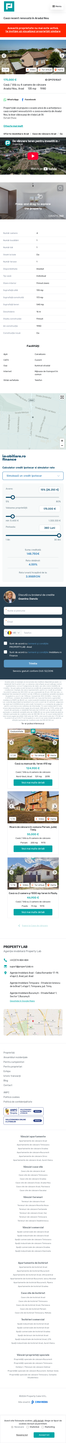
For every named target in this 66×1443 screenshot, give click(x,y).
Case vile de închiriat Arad (33, 1297)
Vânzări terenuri (33, 1197)
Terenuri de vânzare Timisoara (33, 1217)
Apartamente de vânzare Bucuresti (33, 1152)
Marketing (50, 1427)
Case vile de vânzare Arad (33, 1171)
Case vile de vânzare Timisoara (33, 1175)
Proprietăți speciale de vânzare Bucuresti (33, 1359)
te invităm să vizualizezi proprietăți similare (33, 31)
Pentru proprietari (13, 1066)
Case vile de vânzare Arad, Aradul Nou (33, 1183)
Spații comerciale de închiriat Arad (33, 1328)
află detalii (38, 1420)
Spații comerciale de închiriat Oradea (33, 1331)
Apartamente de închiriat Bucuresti (33, 1271)
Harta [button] (60, 69)
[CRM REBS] (39, 1402)
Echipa (7, 1071)
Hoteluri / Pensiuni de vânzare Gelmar (33, 1367)
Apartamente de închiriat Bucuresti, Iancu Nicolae (33, 1278)
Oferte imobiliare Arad (16, 134)
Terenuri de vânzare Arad (33, 1201)
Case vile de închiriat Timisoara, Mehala (33, 1313)
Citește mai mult (13, 126)
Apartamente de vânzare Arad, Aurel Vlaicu (33, 1160)
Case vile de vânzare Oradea (33, 1179)
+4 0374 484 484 (19, 960)
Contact (8, 1085)
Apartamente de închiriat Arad (33, 1267)
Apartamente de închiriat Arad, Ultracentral (33, 1275)
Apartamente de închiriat (33, 1263)
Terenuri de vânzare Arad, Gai (33, 1213)
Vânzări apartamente (33, 1136)
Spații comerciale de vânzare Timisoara (33, 1239)
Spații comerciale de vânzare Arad (33, 1232)
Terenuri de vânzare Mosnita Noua (33, 1205)
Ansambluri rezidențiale (16, 1057)
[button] (4, 55)
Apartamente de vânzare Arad (33, 1141)
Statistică (34, 1427)
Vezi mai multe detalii (33, 782)
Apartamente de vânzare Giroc (33, 1156)
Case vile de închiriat (33, 1293)
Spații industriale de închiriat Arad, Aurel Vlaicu (33, 1343)
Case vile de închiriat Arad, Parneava (33, 1305)
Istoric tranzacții (12, 1076)
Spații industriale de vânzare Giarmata (33, 1251)
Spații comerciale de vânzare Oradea (33, 1247)
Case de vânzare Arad (44, 134)
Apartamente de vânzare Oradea (33, 1148)
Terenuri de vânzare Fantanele (33, 1209)
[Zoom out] (62, 445)
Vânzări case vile (33, 1167)
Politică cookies (12, 1097)
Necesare (19, 1427)
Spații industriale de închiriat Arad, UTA (33, 1339)
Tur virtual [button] (46, 69)
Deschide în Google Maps (22, 1001)
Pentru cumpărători (14, 1062)
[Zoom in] (62, 440)
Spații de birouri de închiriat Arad (33, 1335)
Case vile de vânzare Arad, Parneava (33, 1186)
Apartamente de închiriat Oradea (33, 1286)
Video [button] (32, 69)
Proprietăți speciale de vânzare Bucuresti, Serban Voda (33, 1371)
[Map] (33, 421)
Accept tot (44, 1435)
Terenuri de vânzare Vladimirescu (33, 1221)
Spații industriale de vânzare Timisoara (33, 1243)
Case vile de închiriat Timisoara (33, 1301)
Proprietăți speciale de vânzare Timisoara (33, 1363)
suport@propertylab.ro (21, 966)
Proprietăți (9, 1052)
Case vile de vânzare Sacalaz (33, 1190)
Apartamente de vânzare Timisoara (33, 1145)
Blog (6, 1080)
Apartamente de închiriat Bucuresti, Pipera (33, 1282)
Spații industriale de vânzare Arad (33, 1236)
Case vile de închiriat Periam (33, 1309)
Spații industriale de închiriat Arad (33, 1324)
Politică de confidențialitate (18, 1101)
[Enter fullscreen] (62, 397)
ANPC (6, 1092)
